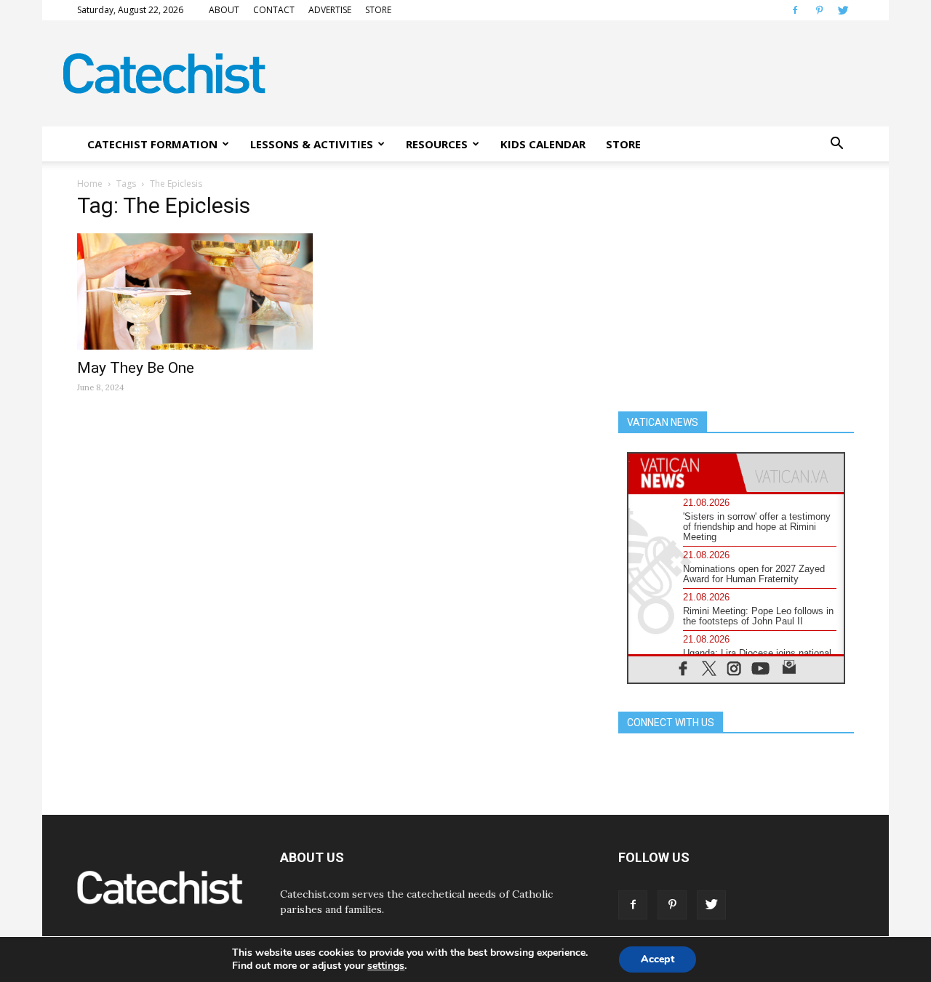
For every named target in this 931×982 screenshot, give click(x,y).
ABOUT (224, 10)
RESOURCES (437, 144)
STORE (378, 10)
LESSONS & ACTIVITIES (311, 144)
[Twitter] (843, 10)
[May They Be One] (195, 291)
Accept (657, 959)
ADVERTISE (329, 10)
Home (90, 183)
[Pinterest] (819, 10)
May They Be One (135, 368)
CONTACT (274, 10)
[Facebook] (795, 10)
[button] (836, 143)
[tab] (682, 473)
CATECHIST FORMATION (152, 144)
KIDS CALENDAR (543, 144)
